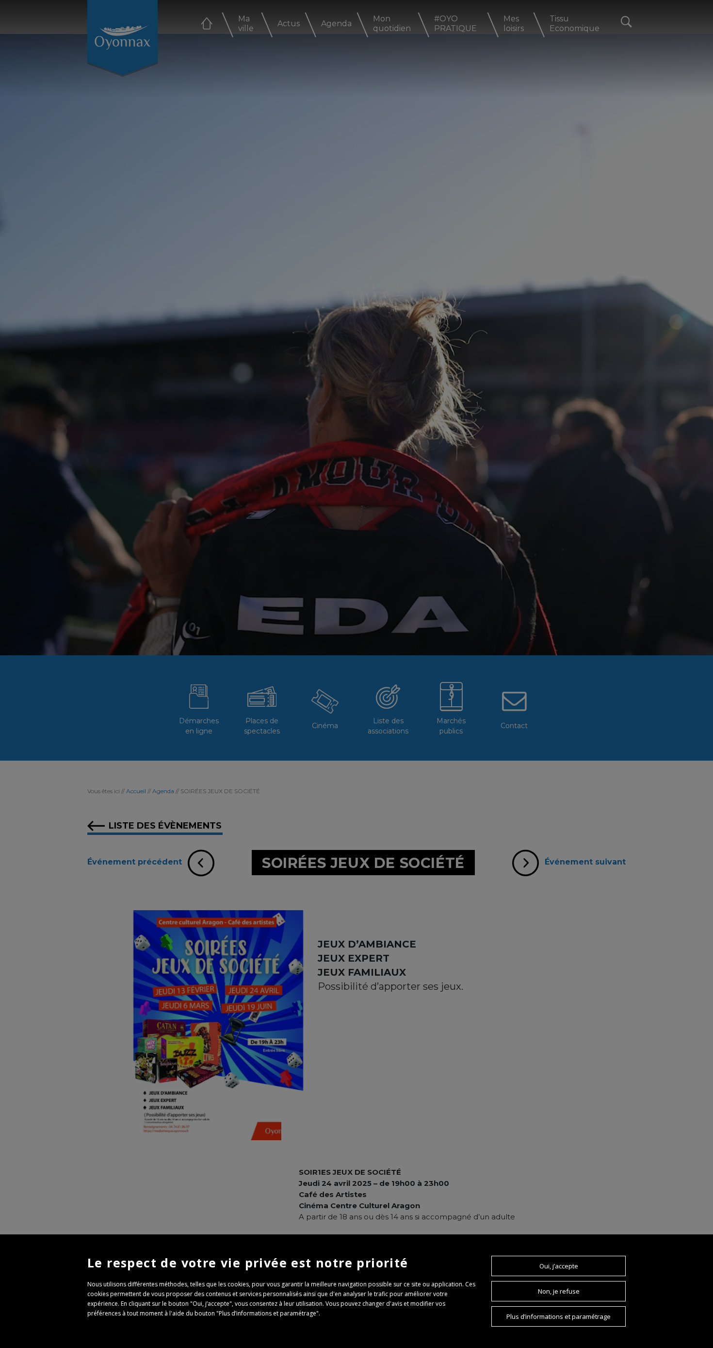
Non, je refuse (559, 1291)
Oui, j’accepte (558, 1266)
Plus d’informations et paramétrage (558, 1316)
